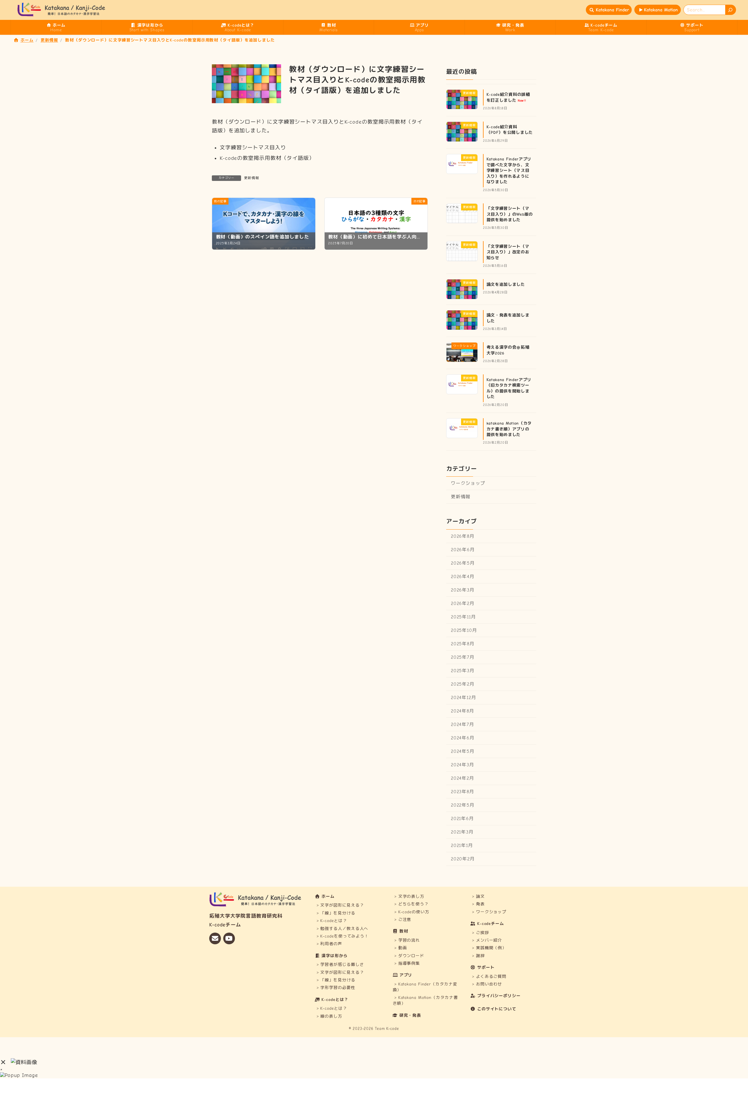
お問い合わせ (489, 984)
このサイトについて (496, 1009)
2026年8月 (463, 536)
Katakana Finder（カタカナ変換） (425, 987)
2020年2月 (463, 859)
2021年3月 (462, 832)
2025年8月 (463, 643)
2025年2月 (463, 684)
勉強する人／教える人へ (344, 928)
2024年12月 (463, 697)
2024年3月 (462, 764)
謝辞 (480, 955)
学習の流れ (409, 940)
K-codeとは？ (333, 920)
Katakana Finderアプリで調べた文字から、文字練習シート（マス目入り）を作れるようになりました (509, 170)
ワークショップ (468, 483)
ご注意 (404, 919)
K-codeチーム (490, 923)
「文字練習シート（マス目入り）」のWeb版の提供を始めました (509, 214)
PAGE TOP (727, 1060)
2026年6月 (463, 549)
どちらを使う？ (413, 904)
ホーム (328, 896)
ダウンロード (411, 955)
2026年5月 (463, 563)
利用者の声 (331, 943)
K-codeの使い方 (413, 911)
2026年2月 (463, 603)
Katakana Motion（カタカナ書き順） (425, 1000)
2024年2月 (462, 778)
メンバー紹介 (489, 940)
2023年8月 (462, 791)
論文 (480, 896)
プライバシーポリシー (499, 996)
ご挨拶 (482, 932)
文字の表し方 (411, 896)
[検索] (731, 10)
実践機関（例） (491, 947)
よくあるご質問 (491, 976)
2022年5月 (463, 805)
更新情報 (251, 178)
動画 (402, 947)
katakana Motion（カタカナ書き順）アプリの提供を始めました (509, 429)
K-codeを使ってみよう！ (344, 936)
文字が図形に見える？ (342, 905)
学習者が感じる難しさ (342, 964)
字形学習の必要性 (337, 987)
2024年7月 (462, 724)
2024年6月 (463, 738)
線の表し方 (331, 1016)
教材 (403, 931)
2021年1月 (462, 845)
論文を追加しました (505, 284)
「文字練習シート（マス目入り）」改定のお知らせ (507, 252)
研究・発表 (410, 1015)
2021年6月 (462, 818)
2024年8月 (462, 711)
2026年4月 (463, 576)
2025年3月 (463, 670)
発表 (480, 904)
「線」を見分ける (337, 913)
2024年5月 (463, 751)
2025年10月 (464, 630)
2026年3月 (463, 589)
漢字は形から (334, 955)
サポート (486, 967)
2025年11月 (463, 616)
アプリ (406, 975)
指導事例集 (409, 963)
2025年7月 (463, 657)
